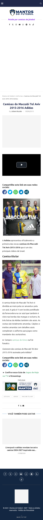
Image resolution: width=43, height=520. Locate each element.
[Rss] (30, 24)
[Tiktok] (33, 24)
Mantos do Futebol (8, 96)
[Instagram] (16, 24)
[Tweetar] (10, 192)
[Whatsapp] (23, 24)
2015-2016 (7, 396)
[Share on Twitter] (21, 406)
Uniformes (19, 96)
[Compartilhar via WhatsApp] (15, 192)
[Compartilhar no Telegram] (21, 192)
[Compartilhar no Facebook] (4, 192)
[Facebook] (9, 24)
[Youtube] (19, 24)
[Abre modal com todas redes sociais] (26, 192)
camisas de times (19, 340)
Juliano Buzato (16, 111)
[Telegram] (26, 24)
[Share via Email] (23, 406)
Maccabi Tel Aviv (27, 396)
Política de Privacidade (26, 510)
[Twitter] (13, 24)
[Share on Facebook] (18, 406)
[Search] (41, 3)
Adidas (16, 396)
